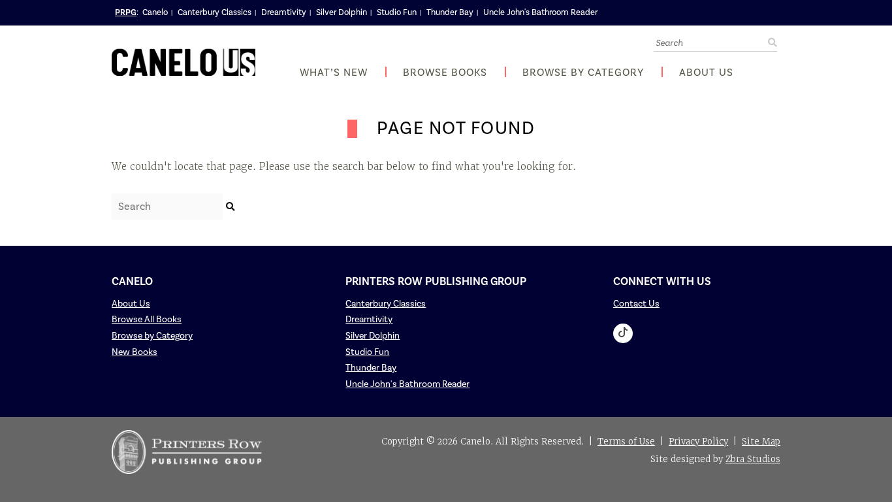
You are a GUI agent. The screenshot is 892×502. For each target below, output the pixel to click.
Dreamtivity (283, 12)
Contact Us (636, 304)
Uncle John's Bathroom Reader (540, 12)
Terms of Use (626, 441)
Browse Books (445, 73)
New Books (134, 352)
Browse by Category (583, 73)
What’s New (334, 73)
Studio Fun (397, 12)
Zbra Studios (752, 459)
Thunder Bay (449, 12)
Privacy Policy (698, 441)
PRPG (125, 12)
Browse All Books (147, 320)
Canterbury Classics (214, 12)
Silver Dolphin (341, 12)
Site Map (761, 441)
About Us (706, 73)
